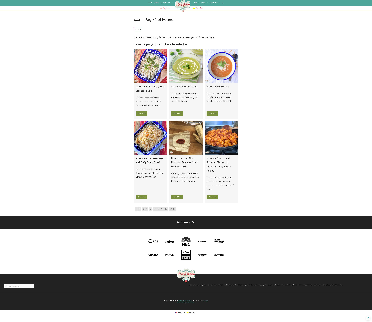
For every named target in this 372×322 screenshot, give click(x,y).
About (156, 3)
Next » (172, 209)
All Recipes (214, 3)
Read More (141, 113)
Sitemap (206, 300)
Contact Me (165, 3)
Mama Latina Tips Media (185, 300)
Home (150, 3)
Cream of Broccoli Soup (184, 86)
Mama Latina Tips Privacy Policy (186, 303)
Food (203, 3)
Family (195, 3)
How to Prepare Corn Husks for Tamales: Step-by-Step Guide (184, 162)
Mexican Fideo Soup (218, 86)
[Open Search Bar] (222, 3)
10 (166, 209)
